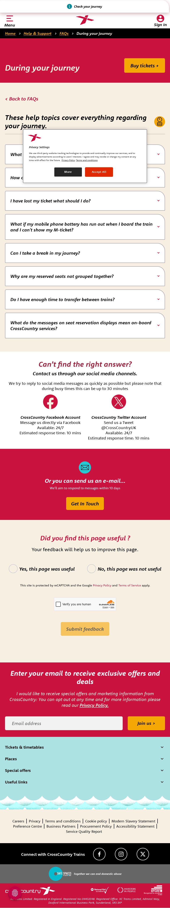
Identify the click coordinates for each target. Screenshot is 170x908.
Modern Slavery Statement (133, 821)
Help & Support (37, 33)
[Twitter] (143, 854)
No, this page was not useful (129, 569)
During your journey (94, 33)
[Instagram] (121, 854)
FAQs (64, 33)
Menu (9, 25)
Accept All (99, 172)
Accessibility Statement (135, 826)
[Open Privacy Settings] (15, 893)
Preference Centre (27, 826)
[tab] (85, 201)
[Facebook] (99, 854)
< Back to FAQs (21, 99)
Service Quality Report (84, 831)
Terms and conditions (63, 821)
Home (10, 33)
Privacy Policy (68, 160)
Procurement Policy (96, 826)
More (68, 172)
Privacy (34, 821)
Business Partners (60, 826)
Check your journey (88, 6)
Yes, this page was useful (47, 569)
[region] (85, 156)
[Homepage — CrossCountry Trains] (85, 20)
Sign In (160, 24)
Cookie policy (96, 821)
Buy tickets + (144, 65)
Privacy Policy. (94, 705)
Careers (18, 821)
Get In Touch (85, 503)
